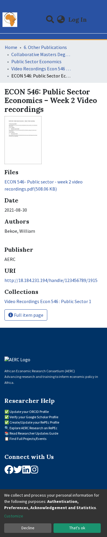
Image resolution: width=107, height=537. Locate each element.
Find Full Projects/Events (28, 438)
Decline (27, 527)
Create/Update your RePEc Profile (34, 422)
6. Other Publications (45, 47)
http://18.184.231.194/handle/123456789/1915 (50, 280)
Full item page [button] (28, 315)
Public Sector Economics (36, 61)
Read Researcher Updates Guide (34, 433)
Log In (78, 19)
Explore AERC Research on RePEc (33, 428)
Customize (13, 516)
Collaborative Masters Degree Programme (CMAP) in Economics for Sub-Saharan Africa (41, 54)
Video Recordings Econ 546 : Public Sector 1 (41, 69)
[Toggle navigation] (98, 20)
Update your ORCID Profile (29, 411)
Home (11, 47)
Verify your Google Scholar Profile (34, 417)
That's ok (77, 527)
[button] (61, 19)
